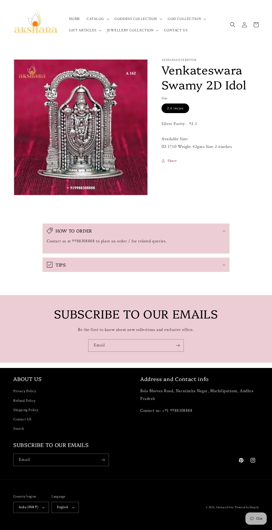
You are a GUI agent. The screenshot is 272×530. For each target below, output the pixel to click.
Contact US (22, 419)
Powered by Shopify (247, 507)
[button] (97, 18)
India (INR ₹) (28, 507)
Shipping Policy (25, 410)
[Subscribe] (178, 345)
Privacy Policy (24, 391)
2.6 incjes (175, 108)
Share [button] (172, 160)
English (62, 507)
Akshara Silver (225, 507)
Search (18, 428)
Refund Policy (24, 400)
